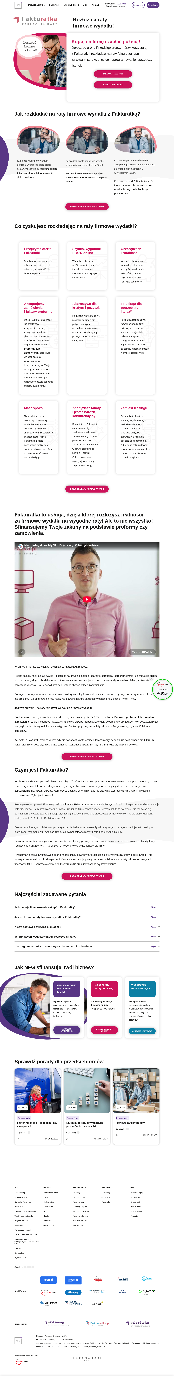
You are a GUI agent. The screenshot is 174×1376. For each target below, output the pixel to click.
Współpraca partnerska (24, 1216)
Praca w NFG (20, 1207)
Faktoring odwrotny (80, 1216)
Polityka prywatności (23, 1230)
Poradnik (134, 1216)
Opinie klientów (21, 1197)
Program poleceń (21, 1221)
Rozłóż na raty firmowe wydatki (87, 207)
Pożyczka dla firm (36, 5)
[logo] (19, 5)
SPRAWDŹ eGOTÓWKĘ (142, 1031)
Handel (46, 1216)
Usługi (45, 1211)
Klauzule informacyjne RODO (26, 1235)
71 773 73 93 (121, 4)
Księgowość (135, 1202)
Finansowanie (24, 1118)
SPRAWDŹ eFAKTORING (67, 1030)
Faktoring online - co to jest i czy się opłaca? (37, 1124)
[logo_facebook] (25, 1267)
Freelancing (48, 1207)
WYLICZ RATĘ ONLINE (113, 85)
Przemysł (47, 1221)
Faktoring (54, 5)
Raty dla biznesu (71, 5)
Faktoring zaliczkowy (80, 1211)
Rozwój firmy (72, 1118)
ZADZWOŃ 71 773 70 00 (113, 74)
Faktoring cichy (78, 1197)
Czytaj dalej (21, 1132)
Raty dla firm (77, 1225)
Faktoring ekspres (79, 1207)
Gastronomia (48, 1225)
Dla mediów (19, 1253)
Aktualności (135, 1197)
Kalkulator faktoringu (23, 1202)
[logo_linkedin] (27, 1267)
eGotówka (106, 1197)
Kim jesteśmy (20, 1193)
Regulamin (19, 1225)
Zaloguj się (138, 5)
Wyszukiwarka (20, 1258)
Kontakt (95, 5)
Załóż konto (153, 5)
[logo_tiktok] (33, 1267)
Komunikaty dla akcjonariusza (26, 1211)
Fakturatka (106, 1202)
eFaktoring (106, 1193)
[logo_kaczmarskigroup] (87, 1359)
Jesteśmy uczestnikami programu (26, 1355)
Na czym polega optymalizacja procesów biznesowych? (84, 1124)
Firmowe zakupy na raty (130, 1122)
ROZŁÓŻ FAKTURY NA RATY (104, 1030)
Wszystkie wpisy (136, 1193)
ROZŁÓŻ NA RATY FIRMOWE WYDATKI (87, 489)
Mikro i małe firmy (50, 1193)
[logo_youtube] (30, 1267)
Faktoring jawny (78, 1202)
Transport (47, 1197)
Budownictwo (48, 1202)
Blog (85, 5)
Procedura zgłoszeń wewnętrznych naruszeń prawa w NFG (27, 1241)
